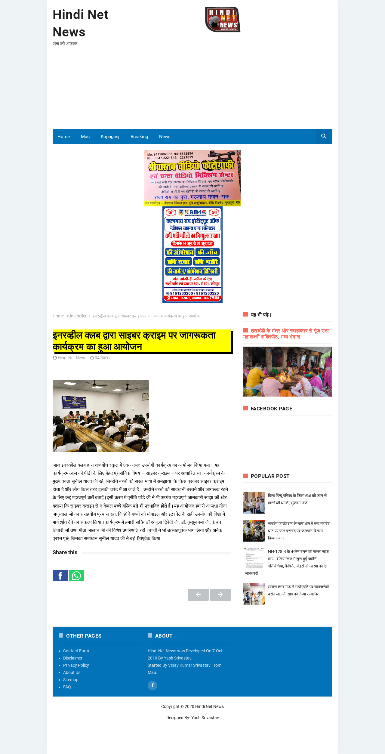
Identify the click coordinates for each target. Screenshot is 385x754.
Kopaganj (110, 136)
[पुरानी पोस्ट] (220, 595)
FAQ (67, 686)
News (165, 136)
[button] (60, 575)
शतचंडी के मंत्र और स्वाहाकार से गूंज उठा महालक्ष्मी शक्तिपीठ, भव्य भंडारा (286, 334)
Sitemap (71, 679)
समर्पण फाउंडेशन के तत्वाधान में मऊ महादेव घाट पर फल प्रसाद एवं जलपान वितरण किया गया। (299, 530)
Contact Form (76, 650)
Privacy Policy (76, 665)
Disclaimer (72, 658)
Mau (85, 136)
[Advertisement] (222, 81)
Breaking (139, 136)
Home (63, 136)
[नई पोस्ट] (198, 595)
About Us (71, 672)
